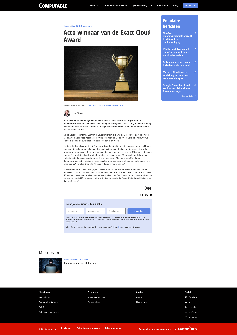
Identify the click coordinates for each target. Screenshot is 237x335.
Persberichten (94, 302)
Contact (140, 297)
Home (66, 26)
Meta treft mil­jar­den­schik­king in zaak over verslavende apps (176, 75)
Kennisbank (44, 297)
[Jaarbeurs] (185, 329)
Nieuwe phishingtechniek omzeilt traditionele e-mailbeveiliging (177, 37)
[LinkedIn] (146, 194)
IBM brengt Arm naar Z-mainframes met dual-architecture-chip (176, 52)
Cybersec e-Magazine (49, 312)
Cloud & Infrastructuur (81, 26)
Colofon (42, 307)
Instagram (193, 317)
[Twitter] (150, 194)
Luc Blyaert (78, 113)
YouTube (193, 312)
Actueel (93, 105)
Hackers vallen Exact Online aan (80, 263)
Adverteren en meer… (97, 297)
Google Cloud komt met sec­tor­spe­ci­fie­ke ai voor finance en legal (177, 88)
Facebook (193, 297)
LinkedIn (193, 307)
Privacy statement (113, 328)
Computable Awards (48, 302)
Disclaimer (66, 328)
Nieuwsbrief (141, 302)
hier (119, 227)
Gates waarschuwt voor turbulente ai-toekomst (176, 64)
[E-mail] (141, 194)
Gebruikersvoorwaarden (88, 328)
